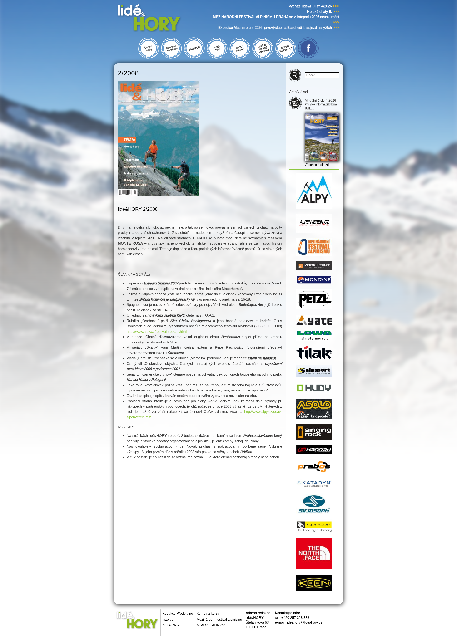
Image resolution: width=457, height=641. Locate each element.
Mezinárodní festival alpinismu (219, 619)
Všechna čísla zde (317, 164)
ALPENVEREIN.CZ (211, 625)
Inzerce (168, 619)
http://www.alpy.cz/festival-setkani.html (157, 331)
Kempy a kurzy (208, 613)
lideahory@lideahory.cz (304, 622)
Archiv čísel (170, 625)
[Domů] (158, 18)
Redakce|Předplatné (177, 613)
